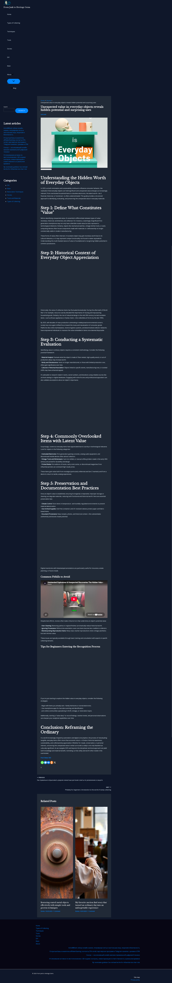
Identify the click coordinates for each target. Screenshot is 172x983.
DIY (8, 57)
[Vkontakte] (48, 762)
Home (9, 14)
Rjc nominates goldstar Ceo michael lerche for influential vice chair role (15, 168)
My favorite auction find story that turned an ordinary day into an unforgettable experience (91, 905)
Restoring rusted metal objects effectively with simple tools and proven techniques (55, 905)
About (9, 75)
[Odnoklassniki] (51, 762)
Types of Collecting (13, 23)
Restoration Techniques (15, 192)
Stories (9, 49)
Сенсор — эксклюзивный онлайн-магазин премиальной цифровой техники (15, 150)
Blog (14, 88)
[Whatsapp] (42, 762)
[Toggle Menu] (13, 81)
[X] (54, 762)
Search (6, 107)
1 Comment (56, 911)
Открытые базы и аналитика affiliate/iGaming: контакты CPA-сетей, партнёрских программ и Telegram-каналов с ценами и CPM (16, 141)
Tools (9, 40)
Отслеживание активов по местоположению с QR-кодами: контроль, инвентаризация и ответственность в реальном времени (15, 159)
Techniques (11, 32)
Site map (137, 977)
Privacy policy (135, 980)
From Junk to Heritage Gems (17, 7)
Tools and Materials (14, 198)
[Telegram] (45, 762)
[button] (12, 74)
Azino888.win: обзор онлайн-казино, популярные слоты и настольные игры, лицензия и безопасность (14, 131)
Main (9, 66)
